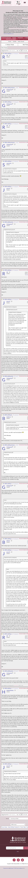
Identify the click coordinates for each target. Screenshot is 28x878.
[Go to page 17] (11, 51)
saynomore (16, 415)
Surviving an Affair (11, 39)
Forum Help (23, 827)
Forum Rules (4, 827)
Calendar (14, 41)
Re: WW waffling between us (9, 53)
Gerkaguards (15, 53)
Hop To (7, 818)
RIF (17, 87)
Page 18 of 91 (5, 50)
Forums (9, 41)
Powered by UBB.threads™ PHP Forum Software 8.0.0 (14, 868)
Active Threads (21, 41)
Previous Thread (10, 44)
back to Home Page (6, 2)
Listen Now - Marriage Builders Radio (18, 3)
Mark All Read (11, 827)
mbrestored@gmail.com (8, 33)
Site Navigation (25, 2)
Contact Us (17, 827)
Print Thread (4, 47)
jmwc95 (16, 222)
